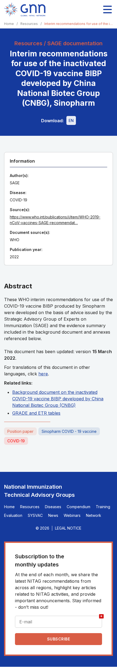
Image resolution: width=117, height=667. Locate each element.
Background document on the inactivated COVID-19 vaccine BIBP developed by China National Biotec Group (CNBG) (57, 398)
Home (9, 24)
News (53, 515)
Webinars (72, 515)
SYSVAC (35, 515)
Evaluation (13, 515)
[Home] (24, 9)
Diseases (53, 506)
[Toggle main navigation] (107, 9)
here (43, 373)
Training (103, 506)
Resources (29, 24)
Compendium (78, 506)
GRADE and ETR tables (36, 413)
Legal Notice (68, 528)
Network (93, 515)
